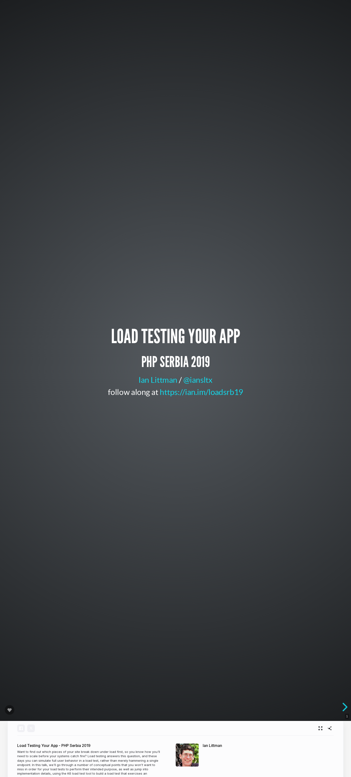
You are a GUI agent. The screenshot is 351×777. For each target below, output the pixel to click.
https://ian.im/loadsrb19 (201, 391)
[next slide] (346, 707)
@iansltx (198, 379)
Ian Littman (157, 379)
